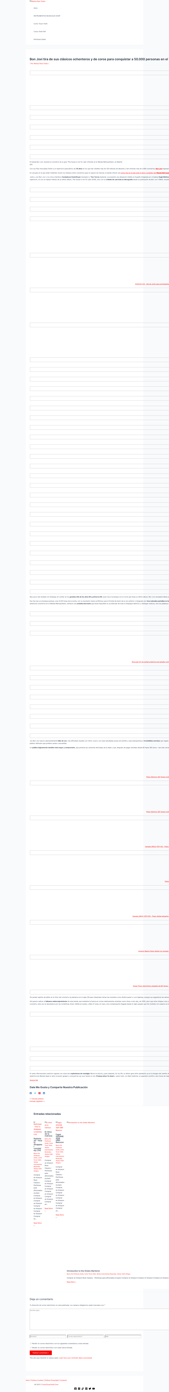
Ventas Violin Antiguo (123, 1274)
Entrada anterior (37, 1099)
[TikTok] (82, 1389)
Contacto (63, 1380)
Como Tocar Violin (90, 1274)
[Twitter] (35, 1093)
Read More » (71, 1282)
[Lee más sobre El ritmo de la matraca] (49, 1128)
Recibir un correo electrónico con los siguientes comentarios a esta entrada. (60, 1343)
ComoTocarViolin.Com (50, 1384)
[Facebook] (31, 1093)
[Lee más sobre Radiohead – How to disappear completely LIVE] (38, 1134)
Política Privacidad (51, 1380)
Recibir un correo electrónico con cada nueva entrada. (52, 1348)
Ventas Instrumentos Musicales (38, 1164)
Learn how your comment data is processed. (75, 1358)
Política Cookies (37, 1380)
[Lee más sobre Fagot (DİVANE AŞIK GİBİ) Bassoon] (60, 1130)
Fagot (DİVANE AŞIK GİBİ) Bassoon (60, 1138)
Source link (34, 1080)
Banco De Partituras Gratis (37, 1156)
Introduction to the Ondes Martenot (83, 1271)
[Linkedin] (44, 1093)
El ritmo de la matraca (48, 1134)
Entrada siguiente (37, 1101)
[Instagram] (79, 1389)
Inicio (28, 1380)
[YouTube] (93, 1389)
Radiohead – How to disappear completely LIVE (38, 1144)
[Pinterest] (39, 1093)
